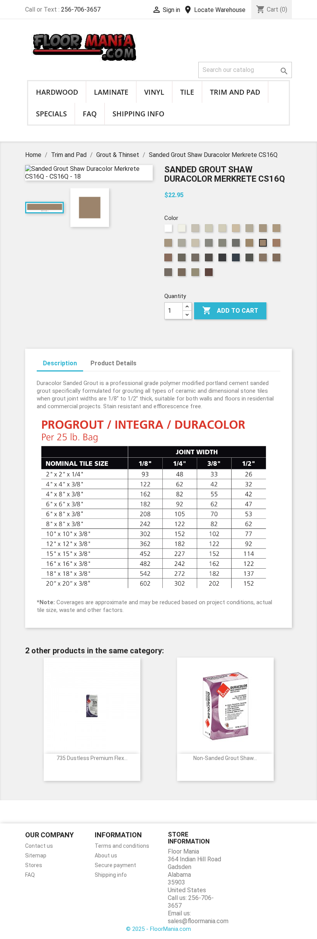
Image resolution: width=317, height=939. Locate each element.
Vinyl (154, 92)
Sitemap (35, 855)
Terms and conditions (122, 846)
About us (106, 855)
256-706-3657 (81, 9)
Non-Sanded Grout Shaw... (225, 758)
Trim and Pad (235, 92)
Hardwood (57, 92)
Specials (51, 113)
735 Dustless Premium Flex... (92, 758)
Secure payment (115, 865)
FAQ (90, 113)
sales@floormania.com (198, 921)
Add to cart (230, 310)
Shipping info (138, 113)
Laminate (111, 92)
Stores (33, 865)
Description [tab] (60, 363)
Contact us (39, 846)
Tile (187, 92)
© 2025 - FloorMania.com (158, 928)
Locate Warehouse (214, 10)
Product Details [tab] (113, 363)
